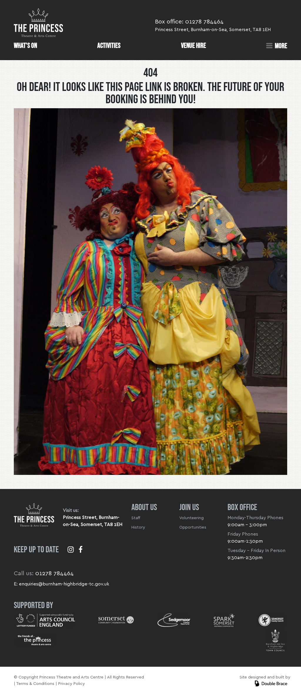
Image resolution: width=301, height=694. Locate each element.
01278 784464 (204, 22)
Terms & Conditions (35, 683)
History (138, 527)
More (281, 46)
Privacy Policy (71, 683)
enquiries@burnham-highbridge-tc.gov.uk (64, 584)
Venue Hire (193, 45)
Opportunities (192, 527)
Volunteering (191, 518)
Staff (135, 518)
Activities (109, 45)
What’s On (25, 45)
